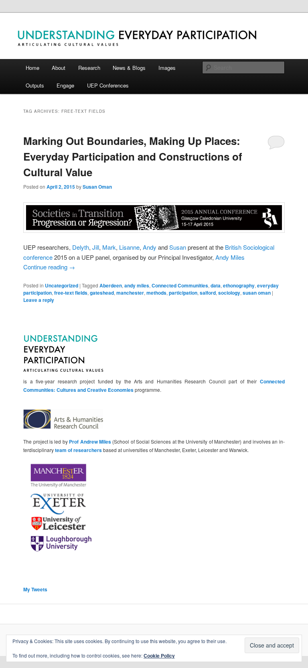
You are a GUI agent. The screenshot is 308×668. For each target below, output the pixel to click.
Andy (149, 247)
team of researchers (78, 450)
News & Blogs (129, 67)
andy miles (136, 285)
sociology (229, 292)
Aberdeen (110, 285)
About (58, 67)
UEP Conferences (108, 85)
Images (167, 67)
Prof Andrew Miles (90, 441)
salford (208, 292)
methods (156, 292)
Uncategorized (61, 285)
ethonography (239, 285)
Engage (65, 85)
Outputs (35, 85)
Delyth (80, 247)
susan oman (257, 292)
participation (183, 292)
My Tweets (35, 589)
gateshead (102, 292)
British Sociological (249, 247)
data (216, 285)
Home (32, 67)
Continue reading (49, 267)
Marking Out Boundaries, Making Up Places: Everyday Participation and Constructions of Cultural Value (132, 156)
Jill (95, 247)
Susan (177, 247)
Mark (109, 247)
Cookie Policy (159, 655)
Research (89, 67)
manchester (130, 292)
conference (38, 257)
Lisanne (129, 247)
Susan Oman (97, 186)
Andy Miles (230, 257)
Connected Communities (180, 285)
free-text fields (70, 292)
